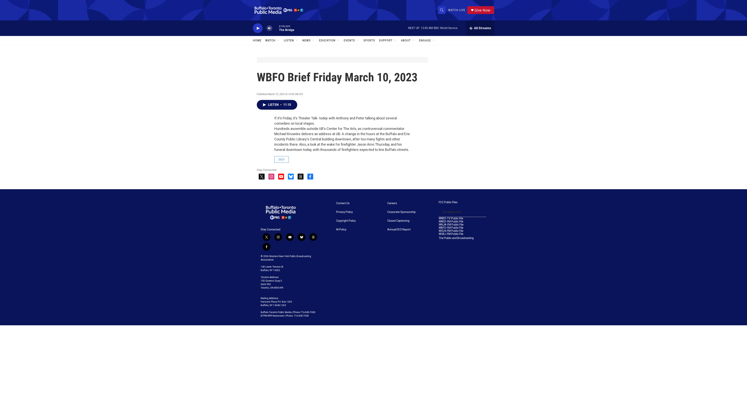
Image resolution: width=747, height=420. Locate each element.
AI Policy (341, 229)
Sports (369, 40)
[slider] (275, 28)
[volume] (269, 28)
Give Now (482, 10)
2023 (281, 159)
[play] (258, 28)
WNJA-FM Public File (451, 224)
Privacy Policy (344, 212)
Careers (392, 203)
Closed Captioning (398, 220)
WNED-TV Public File (451, 218)
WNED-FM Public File (451, 221)
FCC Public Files (448, 202)
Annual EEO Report (399, 229)
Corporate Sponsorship (401, 212)
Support (386, 40)
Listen (289, 40)
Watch (270, 40)
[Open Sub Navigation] (278, 40)
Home (257, 40)
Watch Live (456, 10)
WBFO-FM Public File (451, 227)
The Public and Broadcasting (456, 238)
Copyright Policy (346, 220)
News (306, 40)
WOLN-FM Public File (451, 230)
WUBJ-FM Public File (451, 234)
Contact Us (343, 203)
